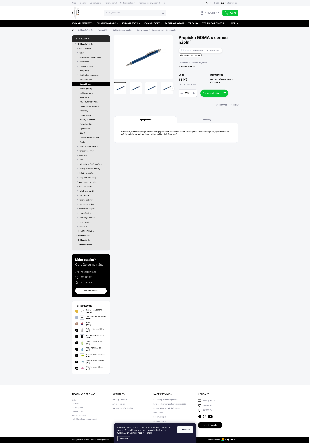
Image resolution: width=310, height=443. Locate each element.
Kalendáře (83, 155)
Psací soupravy (85, 115)
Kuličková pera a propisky (89, 75)
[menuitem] (83, 23)
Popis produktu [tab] (145, 120)
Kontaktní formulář (91, 291)
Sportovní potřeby (85, 186)
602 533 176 (87, 282)
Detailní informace (186, 67)
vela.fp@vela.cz (88, 271)
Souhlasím (185, 429)
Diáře (81, 160)
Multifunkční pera (86, 93)
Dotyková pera (85, 97)
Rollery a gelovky (86, 89)
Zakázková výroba (85, 244)
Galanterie (83, 226)
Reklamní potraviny (86, 200)
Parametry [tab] (206, 120)
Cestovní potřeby (85, 213)
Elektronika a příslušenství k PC (90, 164)
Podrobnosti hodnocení (212, 50)
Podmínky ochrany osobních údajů (152, 3)
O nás (74, 3)
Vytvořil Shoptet (214, 440)
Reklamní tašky (84, 240)
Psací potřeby (84, 71)
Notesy (81, 53)
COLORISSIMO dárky (86, 231)
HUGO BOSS (158, 412)
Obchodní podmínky (127, 3)
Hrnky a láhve (84, 195)
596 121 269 (87, 277)
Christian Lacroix (159, 421)
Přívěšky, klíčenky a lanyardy (89, 169)
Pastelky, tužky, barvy (88, 120)
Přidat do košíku (211, 93)
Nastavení (124, 439)
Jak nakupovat (95, 3)
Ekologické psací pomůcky (89, 106)
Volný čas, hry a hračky (87, 182)
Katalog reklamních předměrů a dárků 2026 (169, 404)
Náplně (82, 133)
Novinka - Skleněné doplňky (122, 408)
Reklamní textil (84, 235)
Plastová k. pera (86, 80)
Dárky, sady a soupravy (87, 178)
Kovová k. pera (85, 84)
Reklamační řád (111, 3)
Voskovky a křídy (86, 124)
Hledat (162, 13)
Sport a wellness (85, 48)
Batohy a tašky (84, 222)
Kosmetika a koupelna (87, 209)
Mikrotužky (84, 111)
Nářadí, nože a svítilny (87, 191)
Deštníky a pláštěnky (86, 173)
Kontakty (83, 3)
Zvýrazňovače (85, 129)
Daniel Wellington (159, 417)
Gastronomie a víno (86, 204)
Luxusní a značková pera (88, 146)
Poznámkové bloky (86, 66)
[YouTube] (210, 416)
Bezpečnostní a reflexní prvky (90, 57)
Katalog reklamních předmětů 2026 (166, 408)
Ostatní (82, 142)
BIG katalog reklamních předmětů (165, 400)
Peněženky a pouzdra (87, 218)
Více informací (149, 433)
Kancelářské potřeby (86, 151)
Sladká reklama (84, 62)
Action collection (118, 404)
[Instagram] (204, 416)
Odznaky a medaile (119, 400)
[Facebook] (200, 416)
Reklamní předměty (85, 44)
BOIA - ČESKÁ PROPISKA (89, 102)
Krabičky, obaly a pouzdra (89, 137)
